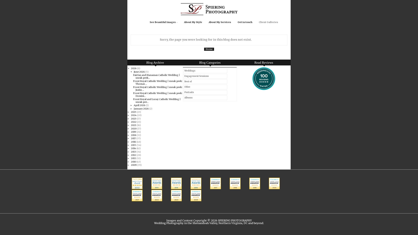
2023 (134, 118)
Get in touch (245, 22)
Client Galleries (268, 22)
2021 (134, 125)
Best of (188, 81)
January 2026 (141, 108)
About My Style (193, 22)
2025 (134, 111)
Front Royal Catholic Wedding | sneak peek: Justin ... (157, 88)
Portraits (189, 92)
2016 (134, 141)
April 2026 (140, 105)
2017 (133, 138)
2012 (134, 155)
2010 (134, 161)
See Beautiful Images (163, 22)
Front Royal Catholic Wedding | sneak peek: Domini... (157, 94)
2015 (134, 145)
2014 (134, 148)
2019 (134, 131)
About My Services (220, 22)
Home (209, 49)
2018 (134, 135)
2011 (133, 158)
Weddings (189, 70)
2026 (134, 68)
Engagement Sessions (196, 76)
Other (187, 87)
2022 (134, 121)
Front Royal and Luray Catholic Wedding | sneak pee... (157, 100)
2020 (134, 128)
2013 (134, 151)
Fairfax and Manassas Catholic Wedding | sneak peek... (156, 76)
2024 (134, 115)
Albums (188, 97)
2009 (134, 165)
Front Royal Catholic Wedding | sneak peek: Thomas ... (157, 82)
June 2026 (139, 71)
